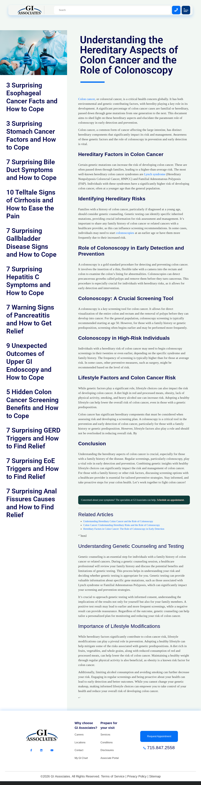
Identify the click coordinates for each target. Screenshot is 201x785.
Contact (79, 750)
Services (105, 734)
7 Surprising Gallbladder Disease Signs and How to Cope (31, 242)
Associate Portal (109, 758)
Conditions (106, 742)
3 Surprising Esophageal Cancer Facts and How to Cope (31, 97)
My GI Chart (81, 758)
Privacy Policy (137, 776)
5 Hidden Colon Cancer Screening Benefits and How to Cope (32, 403)
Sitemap (155, 776)
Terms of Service (113, 776)
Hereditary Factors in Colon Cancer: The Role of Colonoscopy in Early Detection (123, 529)
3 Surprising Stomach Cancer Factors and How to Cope (31, 135)
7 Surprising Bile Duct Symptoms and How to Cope (31, 170)
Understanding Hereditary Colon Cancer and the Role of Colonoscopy (118, 521)
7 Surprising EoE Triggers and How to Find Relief (32, 468)
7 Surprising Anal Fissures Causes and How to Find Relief (31, 503)
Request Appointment (159, 736)
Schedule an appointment (170, 500)
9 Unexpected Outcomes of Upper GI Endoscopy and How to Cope (29, 361)
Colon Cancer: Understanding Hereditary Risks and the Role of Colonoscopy (121, 525)
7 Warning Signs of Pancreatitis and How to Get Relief (30, 319)
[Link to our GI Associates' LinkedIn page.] (45, 750)
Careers (79, 734)
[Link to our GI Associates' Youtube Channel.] (52, 750)
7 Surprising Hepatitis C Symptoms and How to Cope (28, 281)
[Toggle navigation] (186, 10)
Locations (80, 742)
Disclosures (107, 750)
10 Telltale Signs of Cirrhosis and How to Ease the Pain (30, 204)
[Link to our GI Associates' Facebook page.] (35, 750)
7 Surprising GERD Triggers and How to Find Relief (33, 438)
